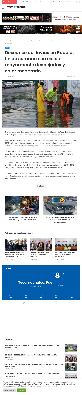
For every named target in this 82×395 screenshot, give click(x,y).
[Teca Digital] (17, 7)
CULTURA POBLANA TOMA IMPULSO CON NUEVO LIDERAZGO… (65, 255)
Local (12, 41)
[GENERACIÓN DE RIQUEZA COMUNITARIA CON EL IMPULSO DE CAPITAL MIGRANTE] (41, 244)
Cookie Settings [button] (9, 390)
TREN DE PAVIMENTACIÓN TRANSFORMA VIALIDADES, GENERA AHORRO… (15, 255)
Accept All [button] (21, 390)
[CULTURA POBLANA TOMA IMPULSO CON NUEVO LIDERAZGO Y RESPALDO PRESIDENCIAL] (66, 244)
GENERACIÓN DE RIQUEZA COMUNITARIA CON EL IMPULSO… (39, 255)
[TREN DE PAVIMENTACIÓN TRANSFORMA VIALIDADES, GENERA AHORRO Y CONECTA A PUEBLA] (16, 244)
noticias (41, 186)
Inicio (8, 41)
